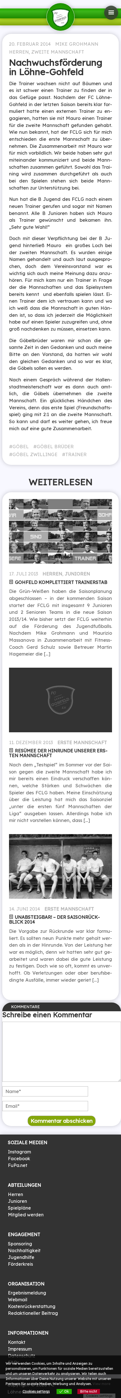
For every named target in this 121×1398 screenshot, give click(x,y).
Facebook (19, 1158)
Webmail (17, 1299)
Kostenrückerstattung (31, 1306)
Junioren (77, 574)
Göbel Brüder (55, 446)
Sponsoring (20, 1244)
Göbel (20, 446)
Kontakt (16, 1342)
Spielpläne (19, 1208)
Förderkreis (20, 1264)
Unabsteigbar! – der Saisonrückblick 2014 (54, 919)
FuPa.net (17, 1165)
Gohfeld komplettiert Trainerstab (61, 582)
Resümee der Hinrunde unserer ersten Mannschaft (58, 753)
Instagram (19, 1152)
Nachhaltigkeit (24, 1250)
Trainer (76, 454)
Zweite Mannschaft (57, 52)
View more (101, 1384)
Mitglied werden (26, 1214)
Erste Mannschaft (82, 742)
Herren (19, 52)
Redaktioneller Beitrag (33, 1313)
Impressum (20, 1349)
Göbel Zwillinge (34, 454)
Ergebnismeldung (27, 1293)
